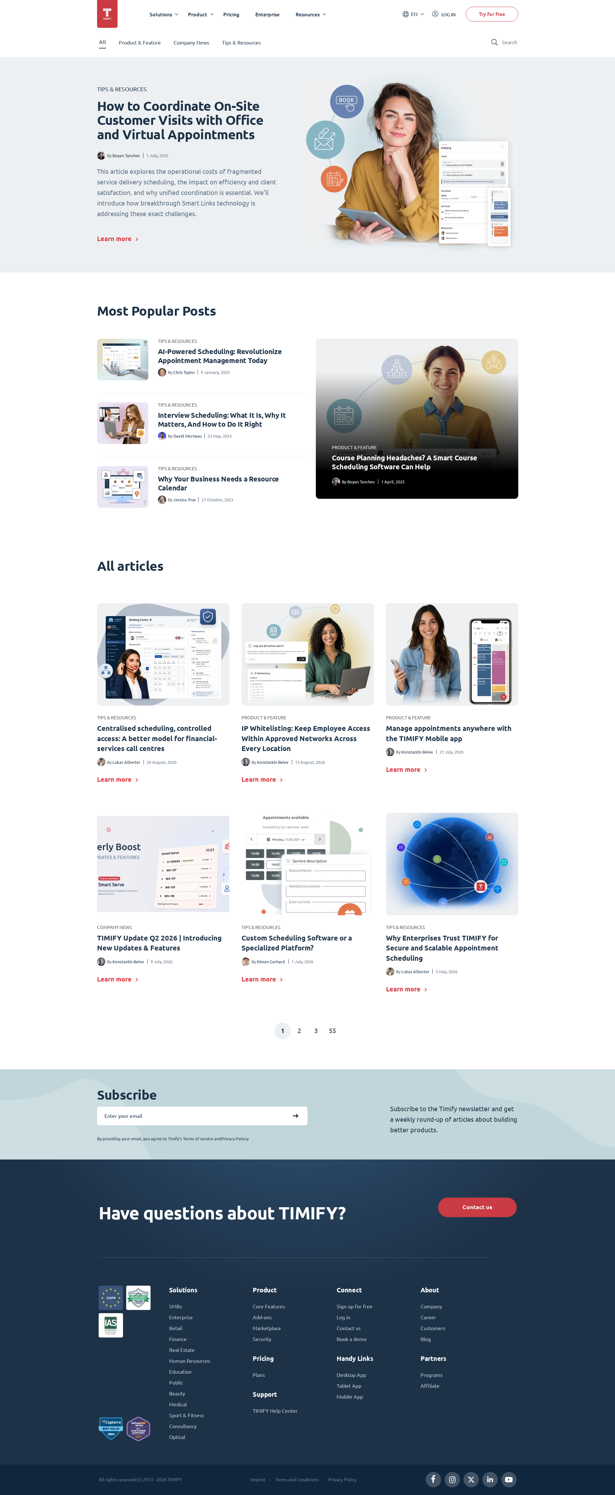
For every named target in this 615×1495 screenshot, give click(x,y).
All (102, 42)
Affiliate (430, 1386)
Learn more (114, 238)
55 (332, 1030)
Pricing (231, 14)
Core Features (269, 1306)
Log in (343, 1317)
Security (262, 1339)
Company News (191, 42)
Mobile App (350, 1397)
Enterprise (267, 14)
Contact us (477, 1207)
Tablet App (349, 1386)
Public (176, 1383)
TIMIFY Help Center (275, 1411)
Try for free (492, 14)
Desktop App (351, 1375)
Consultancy (183, 1426)
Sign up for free (355, 1306)
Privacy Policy (342, 1479)
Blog (426, 1339)
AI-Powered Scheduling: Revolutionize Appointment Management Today (220, 356)
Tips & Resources (241, 42)
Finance (178, 1339)
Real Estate (182, 1350)
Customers (433, 1328)
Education (180, 1372)
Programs (432, 1375)
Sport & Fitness (186, 1415)
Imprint (258, 1479)
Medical (178, 1404)
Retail (175, 1328)
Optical (177, 1437)
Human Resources (189, 1361)
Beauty (177, 1393)
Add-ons (262, 1317)
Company (431, 1306)
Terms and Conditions (297, 1479)
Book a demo (351, 1339)
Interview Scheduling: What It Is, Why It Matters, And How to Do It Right (222, 419)
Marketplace (267, 1328)
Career (428, 1317)
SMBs (175, 1306)
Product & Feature (140, 42)
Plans (259, 1375)
